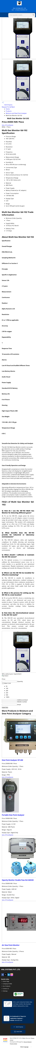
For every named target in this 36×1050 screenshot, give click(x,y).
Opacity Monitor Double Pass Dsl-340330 (18, 880)
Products (9, 111)
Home (8, 109)
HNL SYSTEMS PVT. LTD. (19, 9)
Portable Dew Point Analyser (13, 815)
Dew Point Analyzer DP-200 (12, 760)
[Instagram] (11, 975)
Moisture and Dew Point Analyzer (16, 113)
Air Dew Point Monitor (11, 945)
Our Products (6, 986)
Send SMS (19, 1031)
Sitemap (5, 991)
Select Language (24, 1047)
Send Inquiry (8, 105)
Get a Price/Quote (7, 125)
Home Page (6, 981)
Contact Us (6, 988)
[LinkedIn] (8, 975)
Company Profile (7, 984)
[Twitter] (5, 975)
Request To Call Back (8, 107)
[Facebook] (2, 975)
